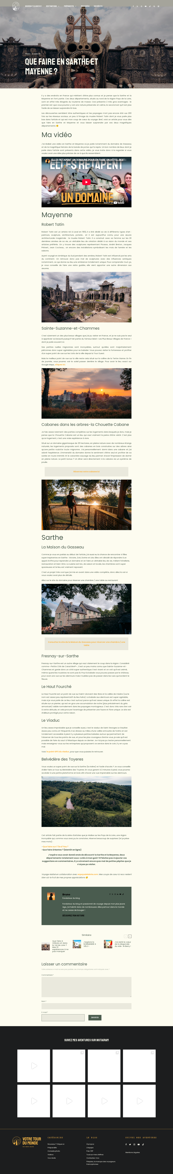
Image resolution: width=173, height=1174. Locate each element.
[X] (137, 6)
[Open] (33, 1066)
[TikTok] (150, 6)
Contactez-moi (92, 1158)
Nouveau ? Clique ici (56, 1144)
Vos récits (52, 1158)
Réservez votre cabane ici (86, 471)
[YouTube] (145, 6)
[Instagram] (141, 6)
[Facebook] (133, 6)
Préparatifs (52, 1147)
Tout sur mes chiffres (94, 1154)
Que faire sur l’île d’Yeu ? (55, 846)
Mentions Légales (133, 1152)
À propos (90, 1144)
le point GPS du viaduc (57, 751)
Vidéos (50, 1154)
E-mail (45, 1012)
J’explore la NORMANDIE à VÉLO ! (90, 944)
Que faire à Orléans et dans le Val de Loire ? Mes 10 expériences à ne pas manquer (60, 946)
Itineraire (36, 54)
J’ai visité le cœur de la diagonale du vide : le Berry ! (123, 944)
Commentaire (48, 975)
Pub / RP (89, 1151)
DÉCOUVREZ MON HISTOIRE (73, 915)
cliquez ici (60, 364)
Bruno (66, 894)
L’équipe (89, 1147)
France (27, 54)
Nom (44, 1001)
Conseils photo (54, 1151)
